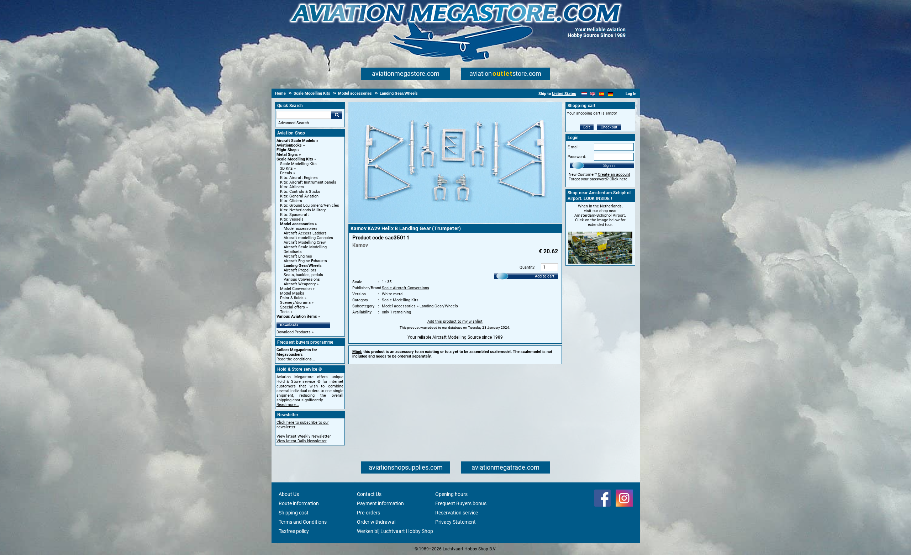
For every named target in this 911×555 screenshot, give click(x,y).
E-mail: (574, 147)
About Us (289, 494)
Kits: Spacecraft (294, 214)
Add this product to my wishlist (455, 321)
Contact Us (369, 494)
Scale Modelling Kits (295, 159)
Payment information (380, 503)
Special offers (292, 307)
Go (336, 115)
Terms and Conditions (303, 522)
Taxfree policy (294, 531)
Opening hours (451, 494)
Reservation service (456, 513)
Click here (618, 179)
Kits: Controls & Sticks (300, 191)
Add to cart (544, 276)
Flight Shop (286, 150)
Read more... (288, 404)
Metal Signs (287, 154)
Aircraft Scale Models (296, 140)
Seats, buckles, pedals (303, 275)
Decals (286, 173)
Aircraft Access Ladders (305, 233)
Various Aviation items (297, 316)
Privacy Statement (455, 522)
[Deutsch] (610, 93)
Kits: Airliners (292, 187)
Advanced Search (293, 123)
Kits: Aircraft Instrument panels (308, 182)
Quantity (527, 267)
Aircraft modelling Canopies (308, 238)
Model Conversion (296, 288)
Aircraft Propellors (300, 270)
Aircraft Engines (298, 256)
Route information (299, 503)
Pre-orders (368, 513)
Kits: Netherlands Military (303, 210)
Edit (586, 127)
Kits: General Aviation (299, 196)
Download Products (294, 332)
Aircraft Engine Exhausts (305, 261)
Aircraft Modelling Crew (305, 242)
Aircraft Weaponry (300, 284)
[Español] (601, 93)
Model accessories (297, 224)
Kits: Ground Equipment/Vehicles (309, 205)
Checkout (609, 127)
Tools (285, 312)
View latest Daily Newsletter (302, 441)
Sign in (609, 165)
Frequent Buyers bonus (460, 503)
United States (564, 93)
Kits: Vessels (292, 219)
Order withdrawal (376, 522)
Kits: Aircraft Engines (299, 177)
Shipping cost (294, 513)
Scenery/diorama (295, 302)
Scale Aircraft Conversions (405, 288)
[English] (593, 93)
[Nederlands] (584, 93)
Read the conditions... (296, 359)
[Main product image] (455, 221)
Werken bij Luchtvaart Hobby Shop (395, 531)
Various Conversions (302, 279)
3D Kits (286, 168)
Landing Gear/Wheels (303, 265)
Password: (577, 156)
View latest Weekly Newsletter (304, 436)
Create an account (614, 174)
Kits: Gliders (291, 201)
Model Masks (292, 293)
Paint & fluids (292, 298)
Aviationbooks (289, 145)
